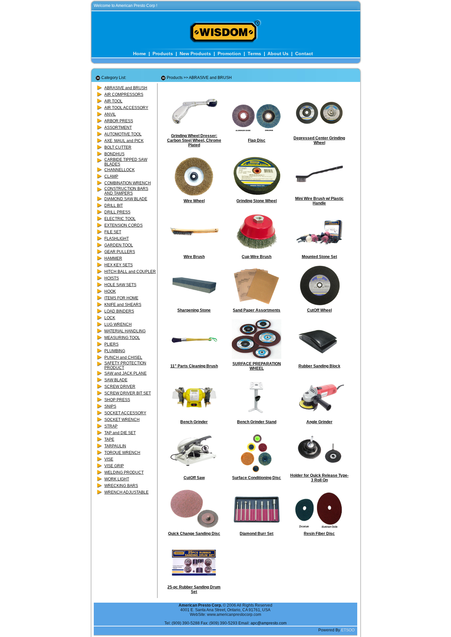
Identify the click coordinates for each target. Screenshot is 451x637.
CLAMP (111, 176)
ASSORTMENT (118, 127)
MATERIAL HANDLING (125, 331)
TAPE (109, 439)
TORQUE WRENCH (122, 452)
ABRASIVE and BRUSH (125, 88)
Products (163, 53)
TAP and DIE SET (120, 433)
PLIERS (111, 344)
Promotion (229, 53)
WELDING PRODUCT (124, 472)
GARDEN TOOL (118, 245)
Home (139, 53)
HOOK (110, 291)
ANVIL (110, 114)
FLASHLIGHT (116, 238)
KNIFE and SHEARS (122, 304)
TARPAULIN (115, 446)
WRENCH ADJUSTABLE (126, 492)
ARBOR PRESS (118, 121)
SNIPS (110, 406)
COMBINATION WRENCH (127, 183)
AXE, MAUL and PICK (124, 140)
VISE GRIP (114, 466)
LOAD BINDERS (119, 311)
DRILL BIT (113, 205)
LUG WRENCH (118, 324)
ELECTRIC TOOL (120, 218)
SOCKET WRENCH (122, 419)
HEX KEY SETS (118, 265)
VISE (108, 459)
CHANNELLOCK (119, 170)
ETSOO (348, 630)
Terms (254, 53)
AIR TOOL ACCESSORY (126, 107)
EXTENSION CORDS (123, 225)
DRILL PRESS (117, 212)
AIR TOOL (113, 101)
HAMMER (113, 258)
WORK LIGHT (116, 479)
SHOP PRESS (117, 399)
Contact (304, 53)
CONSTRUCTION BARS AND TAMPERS (126, 191)
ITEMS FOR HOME (121, 298)
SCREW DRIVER (119, 386)
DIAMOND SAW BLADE (125, 199)
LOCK (109, 318)
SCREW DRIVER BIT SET (127, 393)
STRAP (111, 426)
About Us (278, 53)
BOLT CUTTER (117, 147)
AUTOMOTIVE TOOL (123, 134)
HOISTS (111, 278)
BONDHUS (114, 154)
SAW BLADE (115, 380)
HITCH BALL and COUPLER (130, 271)
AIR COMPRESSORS (123, 94)
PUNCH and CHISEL (123, 357)
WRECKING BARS (121, 485)
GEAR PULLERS (119, 251)
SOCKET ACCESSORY (125, 413)
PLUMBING (114, 351)
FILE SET (112, 232)
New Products (195, 53)
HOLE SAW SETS (120, 284)
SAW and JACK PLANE (125, 373)
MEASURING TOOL (122, 337)
